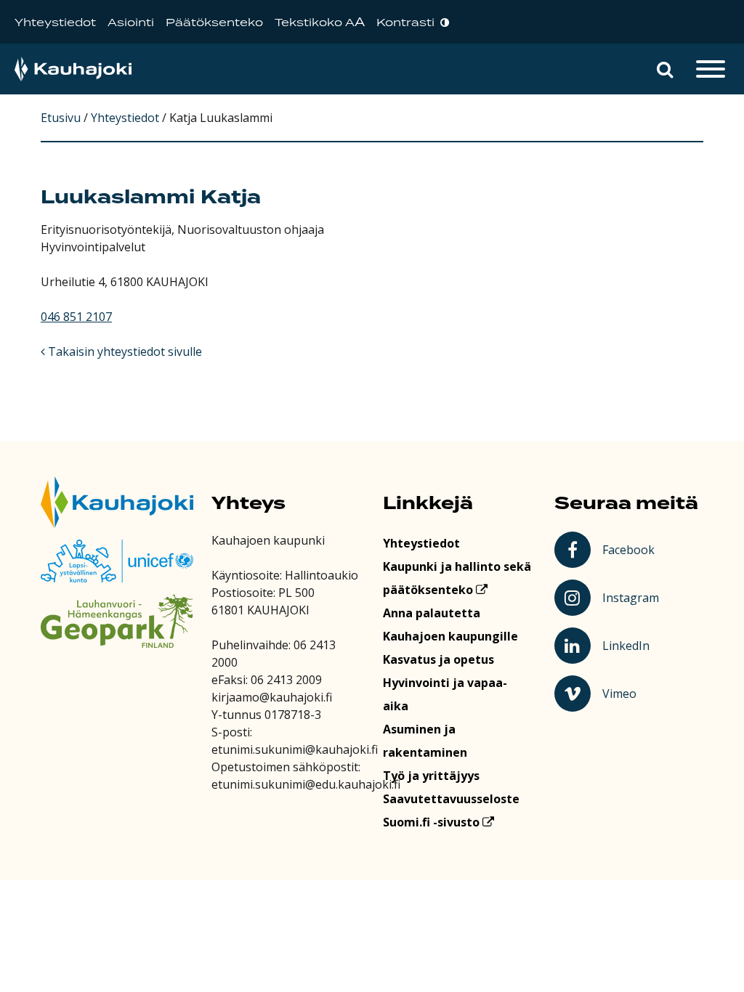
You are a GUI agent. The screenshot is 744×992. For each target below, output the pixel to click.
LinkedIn (632, 645)
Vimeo (633, 693)
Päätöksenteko (214, 23)
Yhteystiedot (55, 23)
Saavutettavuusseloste (451, 799)
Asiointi (131, 23)
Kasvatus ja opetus (438, 659)
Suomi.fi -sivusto (432, 822)
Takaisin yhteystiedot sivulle (123, 351)
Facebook (631, 549)
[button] (664, 69)
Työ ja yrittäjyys (431, 776)
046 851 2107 (76, 317)
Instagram (632, 597)
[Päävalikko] (710, 69)
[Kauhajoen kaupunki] (73, 69)
